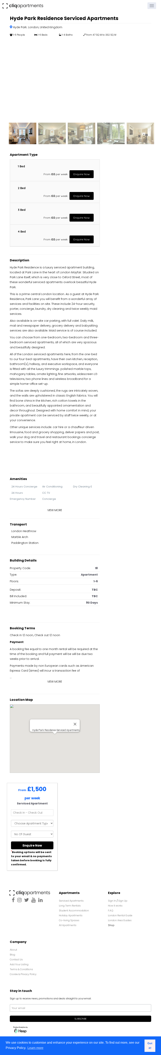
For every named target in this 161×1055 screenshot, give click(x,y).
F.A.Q (110, 910)
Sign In (112, 900)
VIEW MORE (54, 510)
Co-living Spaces (69, 920)
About (13, 949)
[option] (80, 78)
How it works (115, 905)
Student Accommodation (74, 910)
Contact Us (16, 959)
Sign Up (122, 900)
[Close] (75, 724)
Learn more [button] (35, 1048)
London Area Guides (120, 920)
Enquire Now (81, 174)
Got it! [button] (149, 1046)
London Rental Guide (120, 915)
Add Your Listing (19, 964)
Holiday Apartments (70, 915)
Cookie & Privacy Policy (23, 974)
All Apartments (67, 925)
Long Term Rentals (70, 905)
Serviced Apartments (71, 900)
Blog (12, 954)
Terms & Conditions (21, 969)
